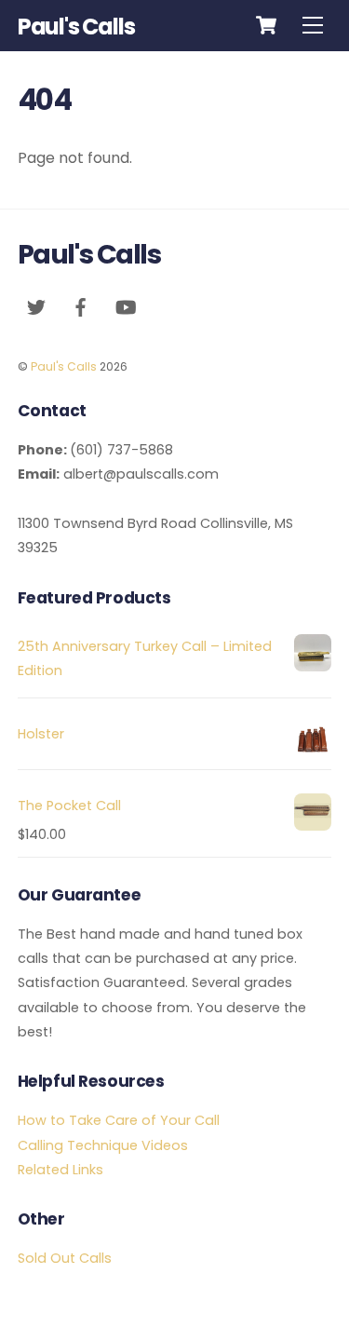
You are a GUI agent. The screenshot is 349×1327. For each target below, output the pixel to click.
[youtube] (125, 305)
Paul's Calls (64, 366)
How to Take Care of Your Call (119, 1120)
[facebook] (81, 305)
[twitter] (36, 305)
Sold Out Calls (65, 1258)
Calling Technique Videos (103, 1145)
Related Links (60, 1169)
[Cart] (266, 25)
